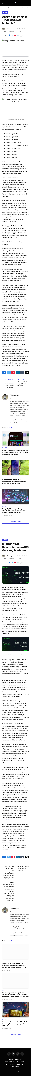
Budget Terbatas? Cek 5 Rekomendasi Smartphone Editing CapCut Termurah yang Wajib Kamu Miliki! (15, 452)
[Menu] (3, 3)
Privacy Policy (15, 1066)
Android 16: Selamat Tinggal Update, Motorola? (23, 868)
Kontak (22, 1061)
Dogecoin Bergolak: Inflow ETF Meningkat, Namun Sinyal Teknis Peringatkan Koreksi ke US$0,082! (14, 965)
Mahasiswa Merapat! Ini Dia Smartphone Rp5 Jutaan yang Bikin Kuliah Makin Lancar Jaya (14, 481)
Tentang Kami (10, 1064)
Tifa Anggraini (11, 28)
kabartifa (25, 1071)
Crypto (5, 539)
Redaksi (10, 1059)
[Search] (28, 3)
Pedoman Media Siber (11, 1061)
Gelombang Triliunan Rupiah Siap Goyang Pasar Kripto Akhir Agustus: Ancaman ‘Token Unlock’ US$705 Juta (15, 994)
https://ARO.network (8, 820)
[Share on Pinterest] (15, 35)
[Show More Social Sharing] (21, 35)
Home (3, 7)
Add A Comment (15, 521)
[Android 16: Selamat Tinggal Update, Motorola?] (15, 48)
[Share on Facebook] (9, 35)
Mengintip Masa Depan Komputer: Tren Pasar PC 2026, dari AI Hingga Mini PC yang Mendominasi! (14, 510)
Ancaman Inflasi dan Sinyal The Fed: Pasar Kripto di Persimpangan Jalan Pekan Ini (14, 1024)
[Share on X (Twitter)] (12, 35)
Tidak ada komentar (9, 31)
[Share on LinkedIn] (17, 35)
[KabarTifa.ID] (15, 2)
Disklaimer (17, 1059)
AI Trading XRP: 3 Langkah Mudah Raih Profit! (22, 383)
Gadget (8, 7)
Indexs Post (20, 1064)
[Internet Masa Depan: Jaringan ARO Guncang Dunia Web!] (15, 575)
